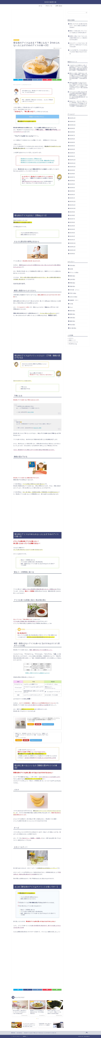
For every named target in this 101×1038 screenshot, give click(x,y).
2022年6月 (72, 180)
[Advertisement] (37, 23)
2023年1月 (72, 156)
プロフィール (49, 5)
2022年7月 (72, 177)
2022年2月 (72, 194)
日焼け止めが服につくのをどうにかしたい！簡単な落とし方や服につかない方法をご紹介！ (78, 84)
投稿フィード (72, 340)
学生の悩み (72, 324)
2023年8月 (72, 132)
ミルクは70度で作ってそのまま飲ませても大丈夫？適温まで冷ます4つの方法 (78, 52)
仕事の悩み (72, 317)
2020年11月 (72, 246)
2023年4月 (72, 145)
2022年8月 (72, 173)
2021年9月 (72, 212)
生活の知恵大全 (50, 2)
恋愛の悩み (72, 314)
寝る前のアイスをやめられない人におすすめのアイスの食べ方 (37, 162)
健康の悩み (72, 321)
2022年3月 (72, 191)
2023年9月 (72, 128)
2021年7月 (72, 218)
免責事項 (24, 1036)
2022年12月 (73, 159)
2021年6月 (72, 222)
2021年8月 (72, 215)
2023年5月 (72, 142)
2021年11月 (72, 205)
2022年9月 (72, 170)
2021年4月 (72, 229)
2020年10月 (73, 250)
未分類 (71, 269)
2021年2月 (72, 236)
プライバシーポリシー (16, 1036)
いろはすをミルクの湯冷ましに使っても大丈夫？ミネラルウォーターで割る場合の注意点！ (78, 66)
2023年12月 (73, 118)
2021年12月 (73, 201)
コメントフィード (73, 342)
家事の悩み (72, 275)
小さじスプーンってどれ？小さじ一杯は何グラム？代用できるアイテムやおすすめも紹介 (78, 45)
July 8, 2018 (31, 412)
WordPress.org (73, 343)
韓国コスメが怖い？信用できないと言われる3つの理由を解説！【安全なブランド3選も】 (78, 74)
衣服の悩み (72, 286)
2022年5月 (72, 184)
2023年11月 (72, 121)
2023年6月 (72, 138)
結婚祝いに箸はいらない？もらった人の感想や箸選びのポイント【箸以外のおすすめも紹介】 (78, 38)
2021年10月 (73, 208)
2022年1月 (72, 198)
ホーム (40, 5)
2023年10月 (73, 125)
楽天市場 (38, 724)
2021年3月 (72, 232)
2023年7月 (72, 135)
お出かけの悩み (73, 296)
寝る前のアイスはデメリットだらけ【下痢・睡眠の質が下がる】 (38, 160)
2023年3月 (72, 149)
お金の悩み (72, 279)
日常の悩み (72, 265)
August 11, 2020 (37, 427)
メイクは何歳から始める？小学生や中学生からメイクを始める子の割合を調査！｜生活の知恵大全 (78, 77)
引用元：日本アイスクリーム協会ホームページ (37, 673)
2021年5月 (72, 225)
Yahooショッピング (48, 724)
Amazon (31, 724)
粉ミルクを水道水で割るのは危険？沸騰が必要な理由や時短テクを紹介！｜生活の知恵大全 (78, 69)
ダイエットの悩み (74, 272)
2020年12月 (73, 243)
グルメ (71, 307)
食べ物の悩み (73, 328)
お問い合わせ (59, 5)
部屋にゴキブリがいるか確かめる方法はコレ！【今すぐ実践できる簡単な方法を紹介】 (78, 25)
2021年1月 (72, 239)
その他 (71, 303)
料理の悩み (72, 282)
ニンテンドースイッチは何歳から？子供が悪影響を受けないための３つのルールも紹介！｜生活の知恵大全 (78, 105)
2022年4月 (72, 187)
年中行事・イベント (74, 289)
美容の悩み (72, 310)
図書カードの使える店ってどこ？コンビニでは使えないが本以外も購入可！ (78, 31)
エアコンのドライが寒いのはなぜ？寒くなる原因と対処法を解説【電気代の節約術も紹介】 (78, 93)
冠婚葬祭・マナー (74, 300)
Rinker (33, 720)
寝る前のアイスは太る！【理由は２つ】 (31, 158)
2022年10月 (73, 166)
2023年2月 (72, 152)
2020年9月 (72, 253)
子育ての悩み (73, 293)
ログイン (71, 338)
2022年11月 (72, 163)
